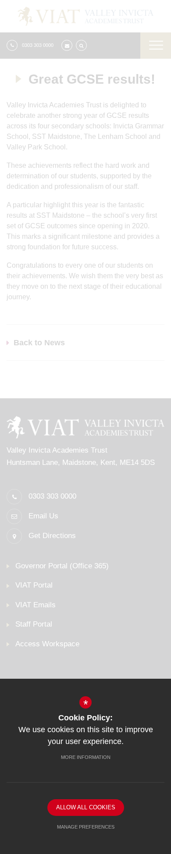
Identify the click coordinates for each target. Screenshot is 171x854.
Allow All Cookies (85, 807)
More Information (85, 757)
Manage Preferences (85, 826)
